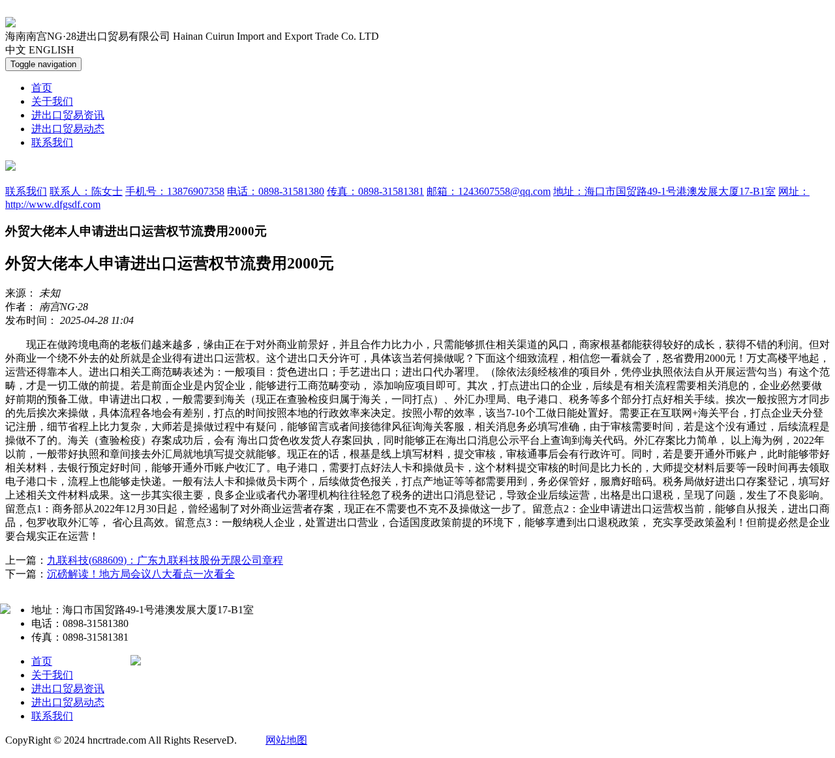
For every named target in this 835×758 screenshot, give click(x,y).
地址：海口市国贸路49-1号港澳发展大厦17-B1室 (664, 191)
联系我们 (52, 142)
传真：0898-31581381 (375, 191)
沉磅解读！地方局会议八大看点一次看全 (141, 573)
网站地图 (286, 740)
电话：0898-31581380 (275, 191)
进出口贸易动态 (67, 128)
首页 (41, 87)
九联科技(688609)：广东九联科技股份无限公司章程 (165, 560)
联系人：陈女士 (86, 191)
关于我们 (52, 101)
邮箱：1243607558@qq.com (489, 191)
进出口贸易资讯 (67, 115)
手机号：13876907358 (174, 191)
